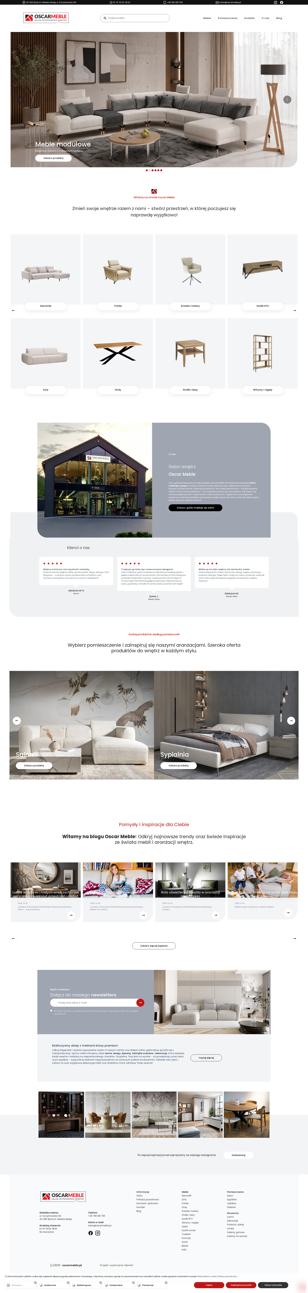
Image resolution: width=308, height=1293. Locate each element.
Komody (186, 1238)
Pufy (184, 1249)
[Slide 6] (161, 170)
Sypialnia (232, 1199)
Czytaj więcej (206, 1057)
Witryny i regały (190, 1222)
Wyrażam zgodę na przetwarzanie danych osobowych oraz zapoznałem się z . (96, 1012)
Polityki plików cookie (206, 1276)
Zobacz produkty (53, 158)
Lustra (230, 1216)
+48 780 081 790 (96, 1215)
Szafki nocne (189, 1230)
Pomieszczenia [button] (227, 18)
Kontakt (141, 1207)
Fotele (185, 1203)
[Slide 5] (158, 170)
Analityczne (50, 1285)
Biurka (185, 1245)
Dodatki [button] (249, 18)
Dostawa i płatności (147, 1203)
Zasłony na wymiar (237, 1236)
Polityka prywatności (148, 1199)
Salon (139, 1195)
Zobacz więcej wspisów (154, 945)
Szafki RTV (187, 1218)
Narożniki (186, 1195)
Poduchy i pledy (235, 1224)
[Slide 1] (147, 170)
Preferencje (148, 1285)
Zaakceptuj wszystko (241, 1285)
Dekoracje (232, 1220)
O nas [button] (265, 18)
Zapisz (209, 1285)
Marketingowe (84, 1285)
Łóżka (185, 1226)
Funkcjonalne (116, 1285)
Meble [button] (207, 18)
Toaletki (186, 1234)
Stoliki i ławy (188, 1215)
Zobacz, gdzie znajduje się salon (195, 507)
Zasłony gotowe (235, 1232)
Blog (279, 18)
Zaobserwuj (238, 1155)
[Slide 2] (150, 170)
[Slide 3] (153, 170)
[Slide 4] (155, 170)
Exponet (128, 1265)
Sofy (184, 1199)
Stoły (184, 1207)
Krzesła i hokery (190, 1211)
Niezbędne (17, 1285)
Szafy (185, 1242)
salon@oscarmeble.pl (99, 1225)
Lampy (230, 1228)
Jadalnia (231, 1203)
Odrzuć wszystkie (273, 1285)
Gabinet (231, 1207)
